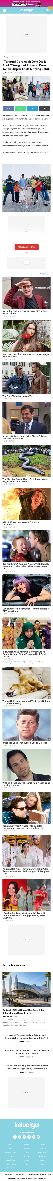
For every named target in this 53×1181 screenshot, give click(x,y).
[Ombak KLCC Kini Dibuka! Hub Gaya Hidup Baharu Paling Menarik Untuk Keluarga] (26, 989)
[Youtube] (33, 1137)
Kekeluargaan (17, 57)
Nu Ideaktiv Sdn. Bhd (24, 1178)
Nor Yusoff (8, 73)
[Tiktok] (29, 1137)
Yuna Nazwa (7, 1016)
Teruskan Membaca (26, 247)
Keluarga (5, 57)
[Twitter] (24, 1137)
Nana (22, 1041)
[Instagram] (19, 1137)
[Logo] (26, 10)
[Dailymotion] (38, 1137)
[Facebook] (15, 1137)
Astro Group (43, 1178)
